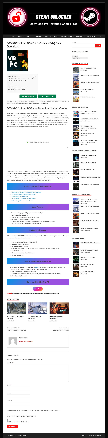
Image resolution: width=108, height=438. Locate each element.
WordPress (92, 435)
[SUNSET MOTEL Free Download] (59, 309)
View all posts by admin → (26, 341)
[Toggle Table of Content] (34, 76)
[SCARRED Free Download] (76, 165)
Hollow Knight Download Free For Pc (22, 201)
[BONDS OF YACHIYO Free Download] (76, 157)
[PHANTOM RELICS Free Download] (76, 274)
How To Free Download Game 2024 (18, 87)
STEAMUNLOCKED (21, 435)
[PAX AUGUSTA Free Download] (76, 223)
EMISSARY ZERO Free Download (90, 177)
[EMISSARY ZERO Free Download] (76, 179)
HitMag (99, 435)
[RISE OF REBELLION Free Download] (16, 309)
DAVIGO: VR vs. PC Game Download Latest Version (22, 79)
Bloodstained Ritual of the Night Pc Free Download (26, 192)
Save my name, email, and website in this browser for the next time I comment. (34, 410)
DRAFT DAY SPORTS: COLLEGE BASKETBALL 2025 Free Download (90, 142)
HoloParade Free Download (19, 196)
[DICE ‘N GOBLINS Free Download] (76, 267)
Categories (75, 56)
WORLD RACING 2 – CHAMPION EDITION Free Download (89, 128)
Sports (28, 36)
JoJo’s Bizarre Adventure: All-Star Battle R (23, 198)
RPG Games (79, 36)
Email (9, 393)
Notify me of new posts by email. (18, 422)
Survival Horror (66, 36)
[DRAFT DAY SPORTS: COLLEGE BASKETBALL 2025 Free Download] (76, 143)
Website (9, 400)
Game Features (13, 83)
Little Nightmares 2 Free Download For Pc (23, 194)
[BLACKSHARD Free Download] (76, 186)
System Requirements (14, 85)
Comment (10, 363)
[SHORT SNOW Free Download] (37, 309)
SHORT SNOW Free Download (34, 317)
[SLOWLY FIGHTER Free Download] (76, 135)
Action (19, 36)
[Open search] (100, 36)
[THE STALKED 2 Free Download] (76, 172)
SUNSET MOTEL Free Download (90, 82)
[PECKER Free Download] (76, 99)
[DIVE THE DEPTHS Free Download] (76, 259)
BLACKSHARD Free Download (90, 184)
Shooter (38, 36)
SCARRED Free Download (88, 162)
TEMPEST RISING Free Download (90, 243)
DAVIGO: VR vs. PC (16, 293)
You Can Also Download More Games (19, 81)
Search (74, 42)
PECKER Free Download (88, 97)
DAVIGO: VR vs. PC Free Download (31, 293)
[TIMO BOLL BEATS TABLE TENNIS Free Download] (76, 114)
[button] (67, 147)
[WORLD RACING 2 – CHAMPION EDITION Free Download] (76, 128)
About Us (90, 36)
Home (13, 36)
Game (36, 267)
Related (13, 91)
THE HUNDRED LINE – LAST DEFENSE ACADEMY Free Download (89, 201)
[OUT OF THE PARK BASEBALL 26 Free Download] (76, 121)
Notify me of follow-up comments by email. (21, 416)
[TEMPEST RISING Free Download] (76, 245)
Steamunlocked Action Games (50, 293)
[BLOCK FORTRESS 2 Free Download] (76, 92)
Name (9, 385)
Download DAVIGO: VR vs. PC (17, 89)
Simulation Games (51, 36)
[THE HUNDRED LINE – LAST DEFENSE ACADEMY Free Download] (76, 201)
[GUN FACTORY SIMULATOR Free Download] (76, 230)
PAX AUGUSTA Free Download (90, 221)
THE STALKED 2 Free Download (90, 170)
